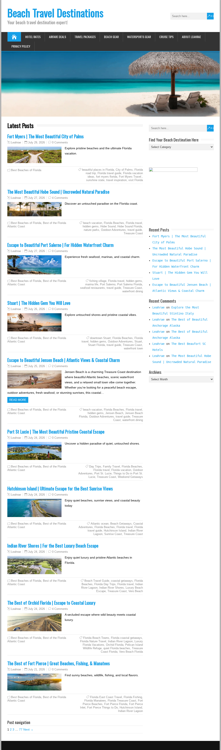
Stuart (138, 341)
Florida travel (134, 223)
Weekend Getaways (130, 477)
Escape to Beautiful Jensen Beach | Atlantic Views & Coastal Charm (63, 360)
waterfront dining (132, 291)
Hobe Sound (108, 226)
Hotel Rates (33, 36)
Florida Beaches (114, 223)
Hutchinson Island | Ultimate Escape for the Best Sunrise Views (60, 488)
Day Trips (95, 466)
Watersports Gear (139, 36)
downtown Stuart (100, 338)
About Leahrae (191, 36)
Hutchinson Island (115, 530)
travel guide (135, 229)
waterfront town (133, 348)
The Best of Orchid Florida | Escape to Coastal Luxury (51, 602)
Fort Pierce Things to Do (102, 707)
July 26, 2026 (36, 309)
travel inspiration (116, 180)
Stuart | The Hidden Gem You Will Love (38, 302)
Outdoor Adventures (113, 229)
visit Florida (135, 180)
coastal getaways (122, 580)
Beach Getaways (121, 523)
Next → (28, 729)
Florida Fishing (133, 697)
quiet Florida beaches (116, 648)
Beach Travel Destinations (55, 12)
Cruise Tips (166, 36)
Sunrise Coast (113, 534)
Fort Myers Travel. (130, 176)
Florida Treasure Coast (122, 700)
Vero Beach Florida (131, 651)
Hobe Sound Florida (129, 226)
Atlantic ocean (100, 523)
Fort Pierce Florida (115, 704)
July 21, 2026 (36, 669)
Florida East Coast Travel (106, 697)
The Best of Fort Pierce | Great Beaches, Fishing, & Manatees (58, 663)
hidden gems (91, 226)
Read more (17, 399)
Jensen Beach (114, 413)
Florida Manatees (95, 700)
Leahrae (16, 142)
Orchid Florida (114, 644)
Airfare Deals (57, 36)
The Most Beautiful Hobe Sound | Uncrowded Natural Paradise (58, 191)
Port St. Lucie (103, 473)
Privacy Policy (20, 46)
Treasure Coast (133, 233)
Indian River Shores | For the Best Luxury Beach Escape (52, 545)
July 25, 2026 (36, 366)
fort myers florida (106, 176)
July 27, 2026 (36, 197)
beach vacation (92, 223)
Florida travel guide (109, 173)
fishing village (97, 281)
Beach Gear (111, 36)
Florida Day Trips (105, 584)
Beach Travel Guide (96, 580)
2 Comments (60, 366)
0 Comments (60, 142)
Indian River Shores (111, 587)
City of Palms (124, 169)
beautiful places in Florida (98, 169)
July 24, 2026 (36, 437)
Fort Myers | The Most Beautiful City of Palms (45, 136)
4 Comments (60, 197)
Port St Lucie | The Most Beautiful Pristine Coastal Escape (55, 431)
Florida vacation (121, 470)
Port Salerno (107, 284)
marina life (91, 284)
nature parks (91, 229)
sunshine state (95, 180)
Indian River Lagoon (120, 641)
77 (20, 729)
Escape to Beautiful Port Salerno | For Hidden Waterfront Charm (60, 244)
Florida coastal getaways (126, 637)
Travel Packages (85, 36)
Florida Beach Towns (96, 637)
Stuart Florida (96, 345)
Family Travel (111, 466)
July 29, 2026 (36, 142)
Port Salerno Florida (129, 284)
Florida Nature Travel (93, 641)
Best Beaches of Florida (26, 170)
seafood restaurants (92, 287)
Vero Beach (135, 591)
